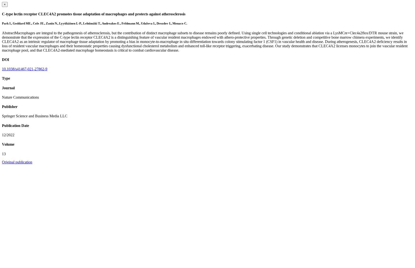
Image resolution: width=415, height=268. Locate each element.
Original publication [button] (17, 162)
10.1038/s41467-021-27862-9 (24, 69)
